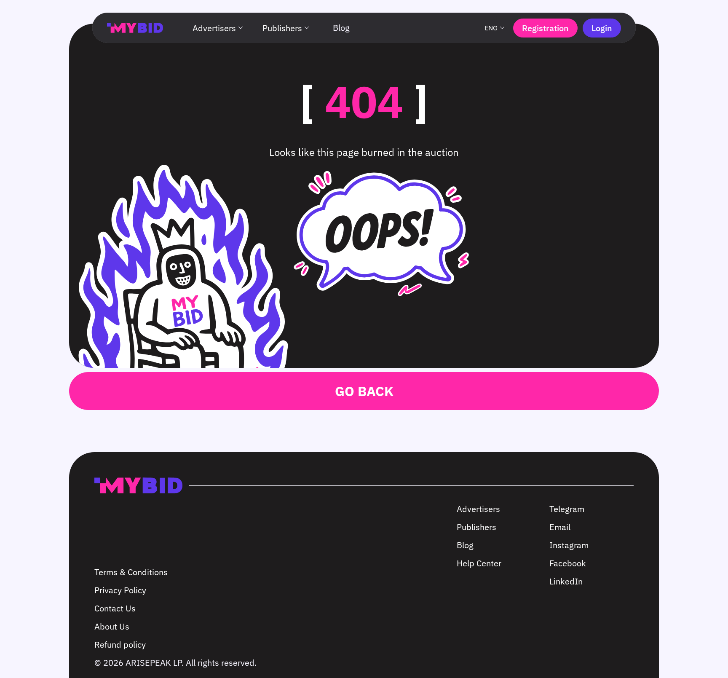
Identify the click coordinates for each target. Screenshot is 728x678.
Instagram (569, 545)
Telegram (566, 509)
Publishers (282, 28)
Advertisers (214, 28)
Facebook (567, 563)
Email (559, 527)
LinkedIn (566, 581)
